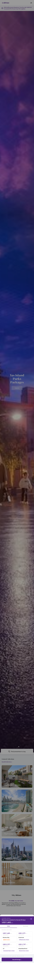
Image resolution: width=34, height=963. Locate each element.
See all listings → (17, 959)
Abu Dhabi (25, 926)
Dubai (8, 926)
